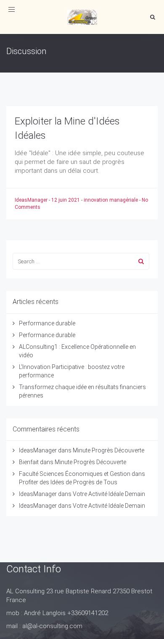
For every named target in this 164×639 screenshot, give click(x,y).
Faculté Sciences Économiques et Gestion (74, 473)
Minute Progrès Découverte (108, 450)
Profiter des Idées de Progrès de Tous (68, 482)
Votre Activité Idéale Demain (109, 494)
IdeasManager (32, 200)
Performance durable (47, 323)
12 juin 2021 (66, 200)
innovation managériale (111, 200)
